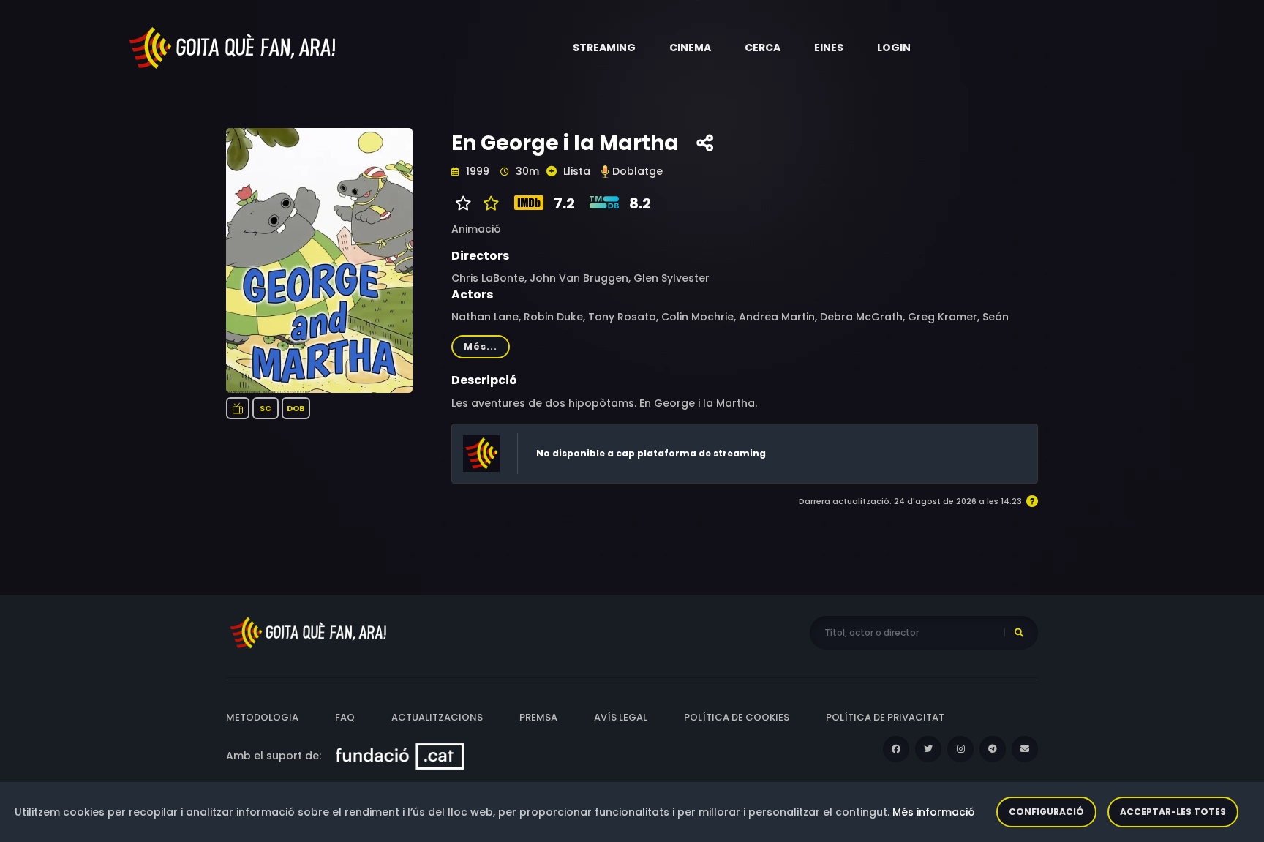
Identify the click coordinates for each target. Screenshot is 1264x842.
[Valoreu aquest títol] (487, 203)
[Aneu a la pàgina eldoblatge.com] (605, 171)
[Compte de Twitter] (928, 749)
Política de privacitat (885, 717)
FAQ (345, 717)
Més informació (933, 812)
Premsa (538, 717)
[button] (604, 47)
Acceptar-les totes (1173, 811)
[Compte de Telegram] (992, 749)
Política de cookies (736, 717)
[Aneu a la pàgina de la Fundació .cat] (400, 755)
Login (894, 47)
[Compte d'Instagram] (960, 749)
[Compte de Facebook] (896, 749)
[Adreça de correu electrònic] (1025, 749)
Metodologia (262, 717)
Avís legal (620, 717)
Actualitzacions (437, 717)
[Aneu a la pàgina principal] (233, 47)
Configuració (1046, 811)
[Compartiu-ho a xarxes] (704, 143)
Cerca (762, 47)
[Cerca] (1019, 632)
